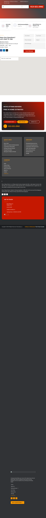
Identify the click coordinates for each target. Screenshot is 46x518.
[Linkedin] (41, 3)
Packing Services (29, 151)
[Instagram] (42, 3)
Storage (27, 153)
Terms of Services (7, 168)
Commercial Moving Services (32, 145)
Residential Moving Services (31, 143)
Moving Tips (13, 491)
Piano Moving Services (30, 149)
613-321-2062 (36, 7)
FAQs (5, 163)
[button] (22, 7)
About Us (6, 170)
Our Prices (13, 490)
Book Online (6, 143)
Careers (5, 171)
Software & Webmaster (30, 226)
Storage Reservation (8, 149)
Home (12, 484)
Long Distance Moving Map (9, 146)
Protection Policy (7, 166)
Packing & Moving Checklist (9, 148)
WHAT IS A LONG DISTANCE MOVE (11, 145)
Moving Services (14, 488)
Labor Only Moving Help (30, 148)
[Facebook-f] (39, 3)
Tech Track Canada (39, 226)
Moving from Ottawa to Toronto (10, 151)
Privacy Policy (7, 165)
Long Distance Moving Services (32, 146)
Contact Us (6, 173)
